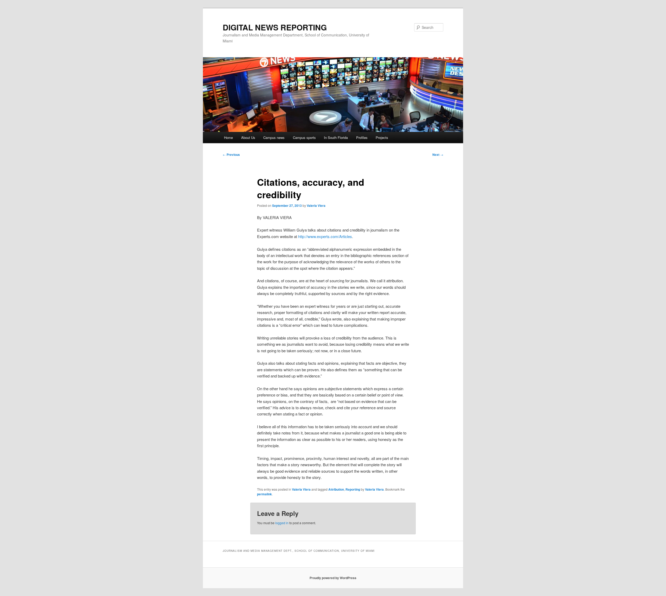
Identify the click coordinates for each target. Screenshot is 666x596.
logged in (282, 523)
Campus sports (304, 137)
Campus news (274, 137)
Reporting (352, 489)
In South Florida (336, 137)
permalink (264, 494)
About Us (248, 137)
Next (437, 154)
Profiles (362, 137)
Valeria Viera (316, 205)
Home (228, 137)
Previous (231, 154)
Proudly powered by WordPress (333, 577)
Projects (382, 137)
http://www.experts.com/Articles (325, 236)
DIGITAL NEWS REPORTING (275, 27)
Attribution (336, 489)
